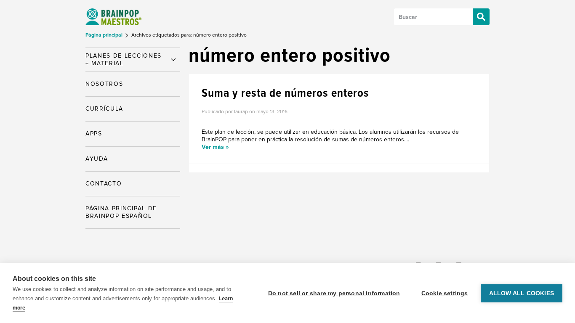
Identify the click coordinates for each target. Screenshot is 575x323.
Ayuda (96, 158)
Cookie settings (444, 293)
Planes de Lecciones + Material (123, 59)
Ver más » (215, 147)
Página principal (104, 35)
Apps (93, 133)
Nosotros (104, 83)
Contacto (103, 183)
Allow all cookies (521, 293)
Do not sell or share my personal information (334, 293)
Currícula (104, 108)
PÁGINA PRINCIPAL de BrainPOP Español (121, 212)
